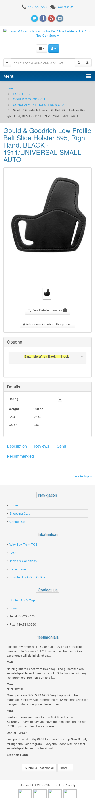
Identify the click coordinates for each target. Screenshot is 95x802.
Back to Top (81, 476)
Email (13, 608)
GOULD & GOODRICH (29, 99)
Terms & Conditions (23, 561)
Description (17, 446)
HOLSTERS (21, 94)
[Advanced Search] (87, 62)
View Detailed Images (48, 310)
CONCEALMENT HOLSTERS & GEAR (39, 105)
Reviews (41, 446)
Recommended (20, 456)
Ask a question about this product (48, 324)
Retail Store (18, 569)
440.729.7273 (38, 7)
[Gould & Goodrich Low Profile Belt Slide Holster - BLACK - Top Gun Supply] (47, 33)
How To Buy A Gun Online (27, 577)
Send (61, 446)
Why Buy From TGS (24, 544)
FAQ (13, 553)
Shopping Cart (20, 513)
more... (65, 768)
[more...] (60, 399)
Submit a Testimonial (39, 768)
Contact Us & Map (22, 600)
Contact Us (65, 7)
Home (8, 88)
